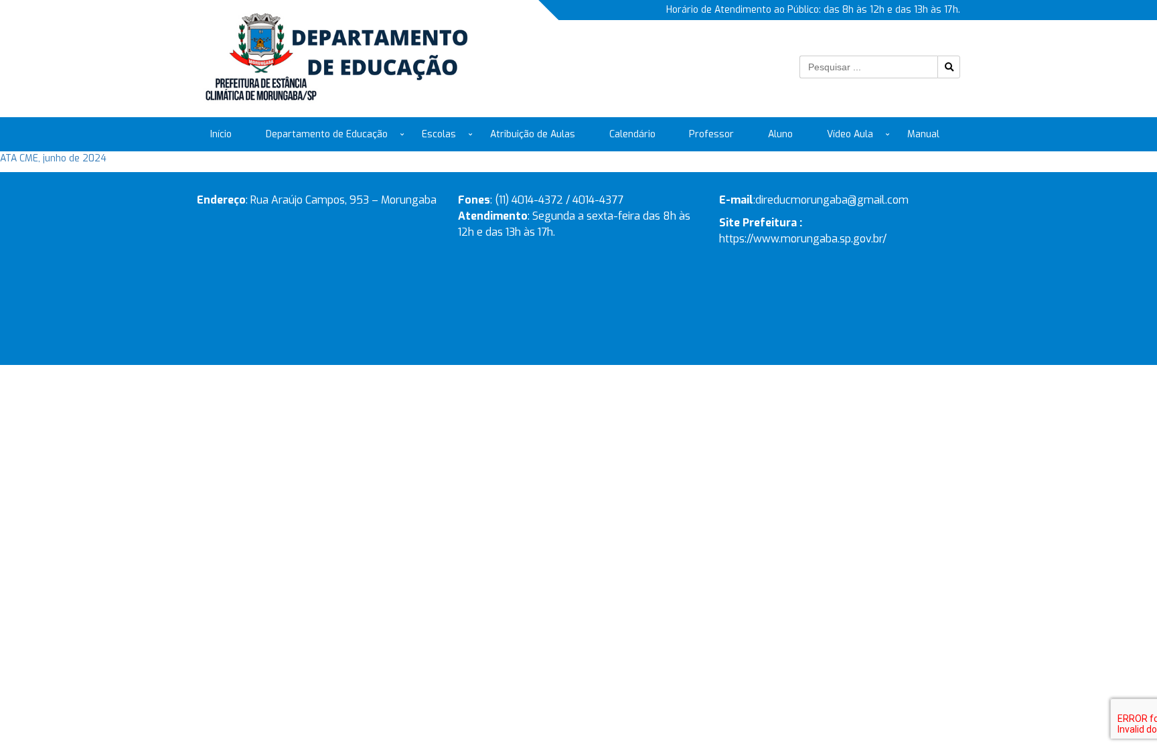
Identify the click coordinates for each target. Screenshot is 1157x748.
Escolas (439, 134)
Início (221, 134)
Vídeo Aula (850, 134)
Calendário (632, 134)
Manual (923, 134)
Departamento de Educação (327, 134)
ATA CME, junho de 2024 (53, 158)
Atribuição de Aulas (532, 134)
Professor (711, 134)
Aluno (780, 134)
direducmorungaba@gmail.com (832, 200)
